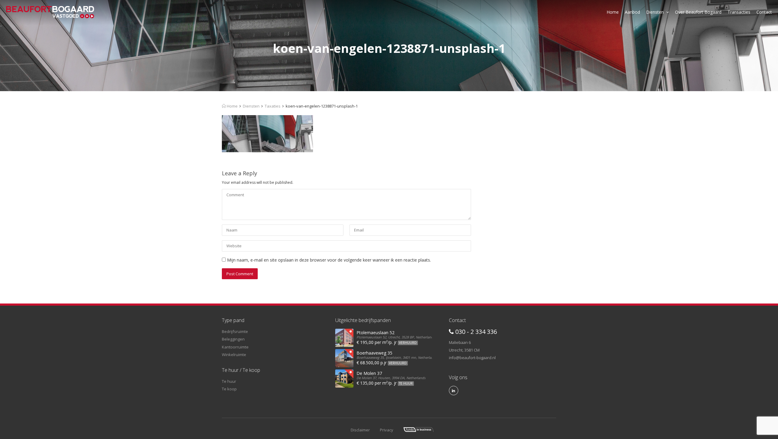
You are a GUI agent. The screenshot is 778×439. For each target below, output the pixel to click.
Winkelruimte (234, 354)
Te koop (229, 389)
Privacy (386, 430)
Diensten (655, 12)
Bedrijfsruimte (235, 331)
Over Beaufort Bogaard (698, 12)
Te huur (229, 381)
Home (613, 12)
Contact (764, 12)
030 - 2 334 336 (475, 332)
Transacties (739, 12)
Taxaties (273, 106)
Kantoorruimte (235, 347)
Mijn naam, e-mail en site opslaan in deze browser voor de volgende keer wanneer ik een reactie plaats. (329, 260)
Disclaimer (360, 430)
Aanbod (632, 12)
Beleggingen (233, 339)
